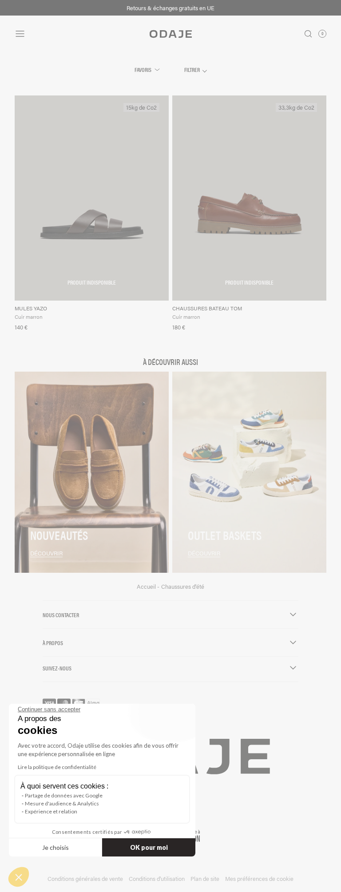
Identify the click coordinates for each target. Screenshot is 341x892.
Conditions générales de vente (85, 878)
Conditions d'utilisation (157, 878)
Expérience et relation (51, 811)
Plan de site (204, 878)
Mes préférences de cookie (259, 878)
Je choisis (55, 847)
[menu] (67, 33)
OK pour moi (149, 847)
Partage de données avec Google (64, 795)
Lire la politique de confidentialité (57, 767)
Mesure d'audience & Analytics (62, 803)
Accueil (147, 587)
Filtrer (192, 69)
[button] (18, 877)
